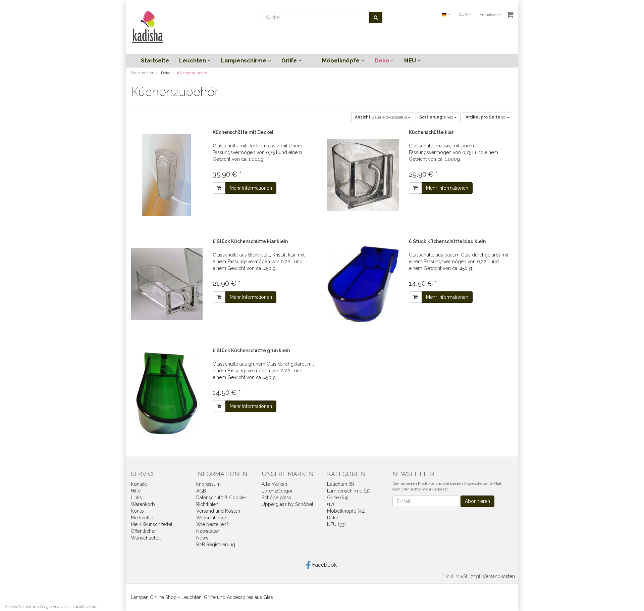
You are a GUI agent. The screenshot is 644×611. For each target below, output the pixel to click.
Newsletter (207, 531)
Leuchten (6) (340, 484)
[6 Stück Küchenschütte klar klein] (167, 284)
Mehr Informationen (251, 188)
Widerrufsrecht (212, 517)
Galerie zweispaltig (381, 117)
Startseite (155, 60)
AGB (201, 490)
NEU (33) (336, 524)
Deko (382, 60)
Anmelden (489, 14)
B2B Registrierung (215, 544)
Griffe (289, 60)
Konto (137, 511)
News (202, 537)
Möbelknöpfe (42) (346, 511)
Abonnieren (477, 501)
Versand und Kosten (218, 511)
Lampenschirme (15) (349, 490)
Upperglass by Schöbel (287, 504)
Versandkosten (499, 576)
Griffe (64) (337, 497)
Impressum (208, 484)
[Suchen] (375, 17)
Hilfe (136, 490)
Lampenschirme (244, 60)
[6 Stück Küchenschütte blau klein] (363, 284)
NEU (410, 60)
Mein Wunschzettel (151, 524)
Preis (436, 117)
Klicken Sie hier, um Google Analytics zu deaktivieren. (50, 607)
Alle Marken (274, 484)
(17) (330, 504)
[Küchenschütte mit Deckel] (167, 175)
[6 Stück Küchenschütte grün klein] (167, 393)
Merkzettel (142, 517)
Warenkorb (143, 504)
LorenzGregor (277, 490)
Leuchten (193, 60)
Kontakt (139, 484)
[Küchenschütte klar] (363, 175)
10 (486, 117)
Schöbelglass (276, 497)
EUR (463, 14)
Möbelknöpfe (341, 60)
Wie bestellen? (212, 524)
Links (136, 497)
